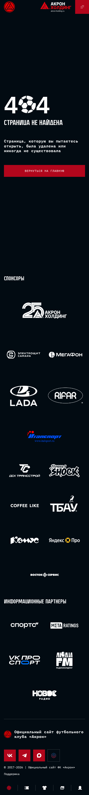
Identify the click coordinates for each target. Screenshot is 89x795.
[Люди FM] (64, 660)
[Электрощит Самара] (23, 354)
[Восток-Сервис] (44, 575)
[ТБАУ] (64, 505)
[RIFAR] (65, 395)
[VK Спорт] (24, 660)
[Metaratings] (64, 625)
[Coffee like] (24, 505)
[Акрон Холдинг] (44, 311)
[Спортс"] (24, 625)
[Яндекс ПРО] (64, 540)
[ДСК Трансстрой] (24, 470)
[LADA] (23, 395)
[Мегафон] (65, 354)
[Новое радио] (44, 695)
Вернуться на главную (44, 171)
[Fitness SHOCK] (64, 470)
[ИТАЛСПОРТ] (44, 436)
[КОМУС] (24, 540)
